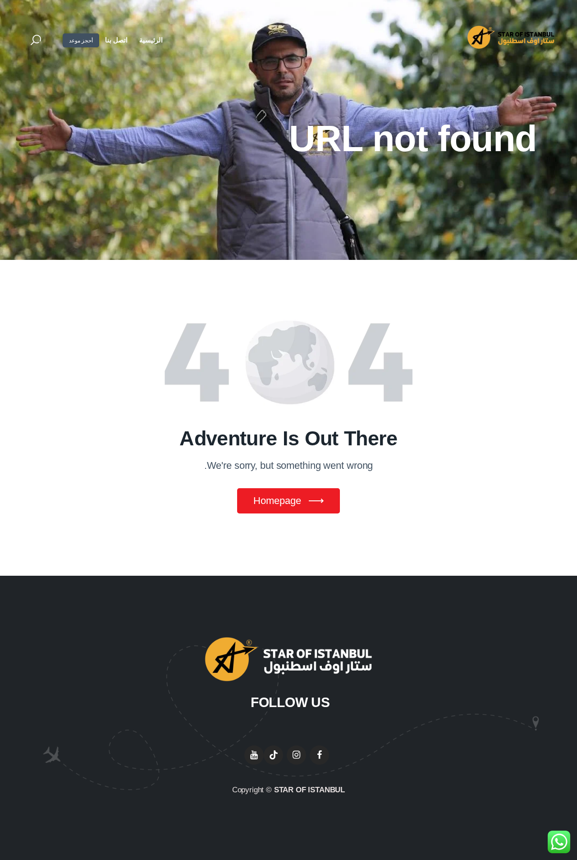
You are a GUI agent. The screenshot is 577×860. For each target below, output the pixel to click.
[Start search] (36, 40)
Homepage (277, 500)
